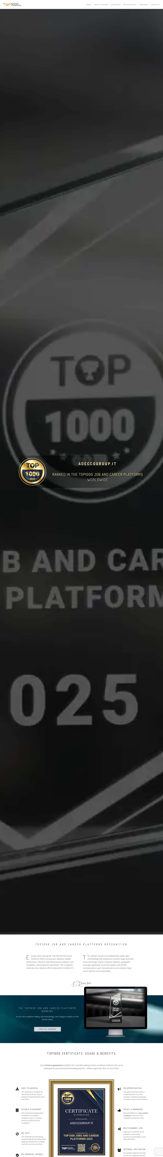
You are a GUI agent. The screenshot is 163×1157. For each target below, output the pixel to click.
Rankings (143, 4)
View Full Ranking (47, 1029)
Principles (115, 4)
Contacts (155, 4)
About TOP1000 (101, 4)
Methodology (130, 4)
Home (88, 4)
